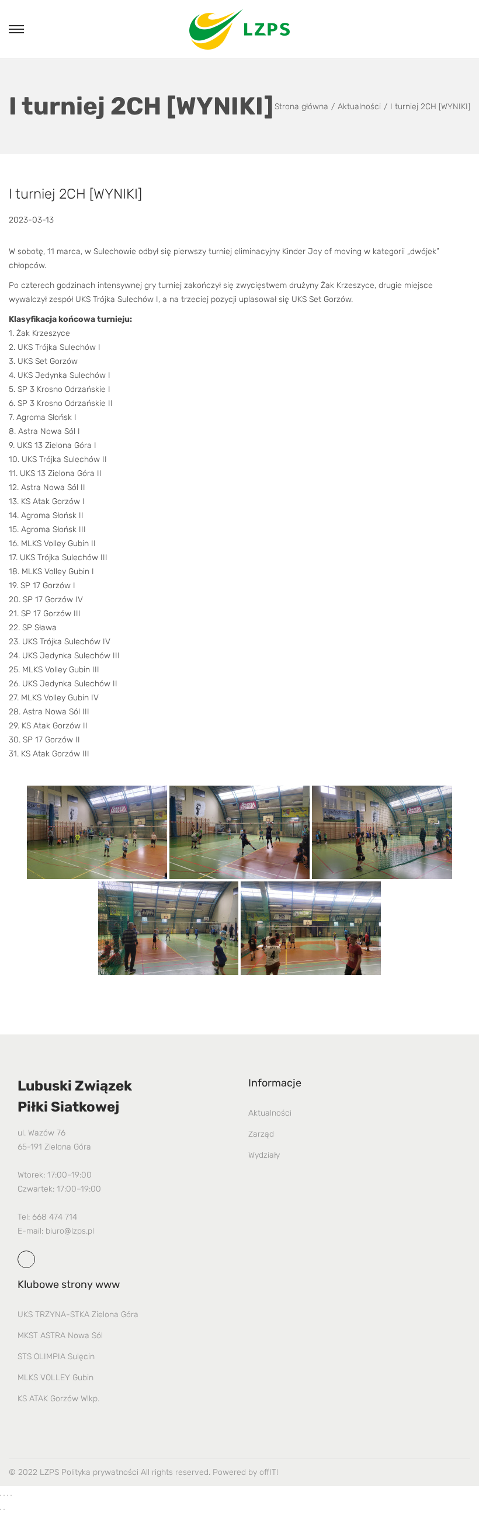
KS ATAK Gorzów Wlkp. (58, 1399)
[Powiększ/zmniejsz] (0, 1495)
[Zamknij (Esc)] (11, 1495)
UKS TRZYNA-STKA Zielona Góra (78, 1314)
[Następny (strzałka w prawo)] (4, 1509)
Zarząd (261, 1134)
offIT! (268, 1472)
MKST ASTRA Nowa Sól (60, 1336)
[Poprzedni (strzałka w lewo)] (0, 1509)
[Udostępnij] (7, 1495)
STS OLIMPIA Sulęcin (56, 1357)
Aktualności (359, 107)
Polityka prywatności (99, 1472)
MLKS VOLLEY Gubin (55, 1378)
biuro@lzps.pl (70, 1231)
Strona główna (301, 107)
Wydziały (264, 1155)
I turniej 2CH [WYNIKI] (75, 194)
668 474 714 (54, 1217)
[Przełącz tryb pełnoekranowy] (4, 1495)
